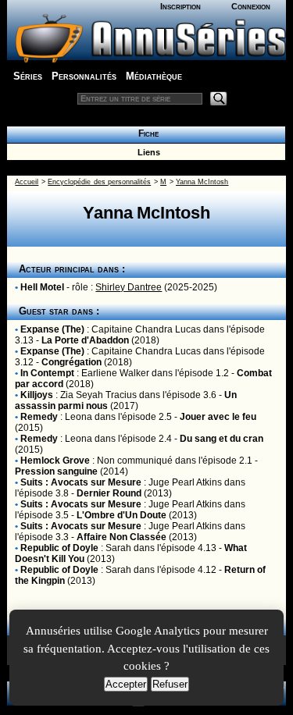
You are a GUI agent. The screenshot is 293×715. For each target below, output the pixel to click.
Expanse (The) (52, 329)
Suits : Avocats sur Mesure (80, 482)
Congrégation (71, 362)
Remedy (39, 416)
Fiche (146, 133)
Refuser (170, 684)
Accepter (125, 684)
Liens (146, 152)
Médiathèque (154, 76)
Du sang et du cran (221, 438)
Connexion (250, 6)
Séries (27, 76)
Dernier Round (109, 493)
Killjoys (36, 395)
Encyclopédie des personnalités (99, 182)
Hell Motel (42, 287)
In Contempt (47, 373)
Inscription (180, 6)
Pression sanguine (56, 471)
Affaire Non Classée (121, 537)
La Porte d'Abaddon (85, 340)
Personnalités (84, 76)
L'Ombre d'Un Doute (121, 515)
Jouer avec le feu (218, 416)
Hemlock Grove (55, 460)
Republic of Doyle (59, 547)
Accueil (26, 182)
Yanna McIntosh (202, 182)
